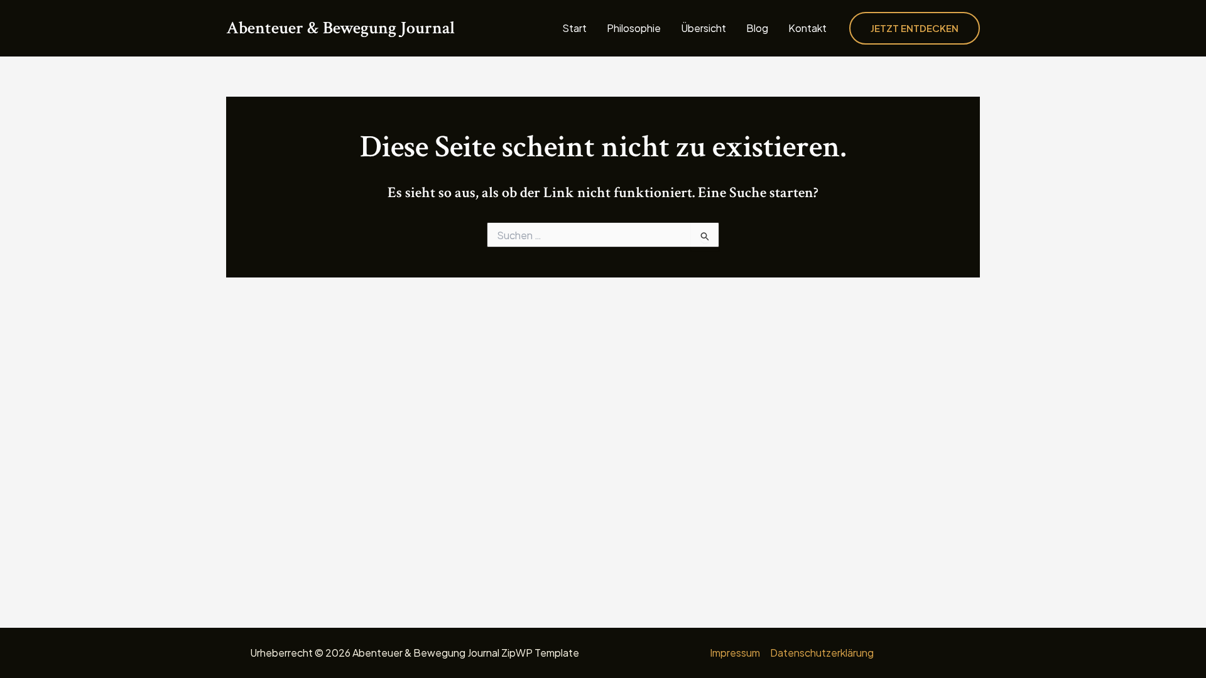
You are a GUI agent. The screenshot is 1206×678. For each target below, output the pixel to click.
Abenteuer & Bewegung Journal (340, 28)
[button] (914, 28)
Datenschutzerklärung (822, 652)
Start (574, 28)
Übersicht (703, 28)
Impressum (735, 652)
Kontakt (807, 28)
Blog (757, 28)
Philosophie (634, 28)
